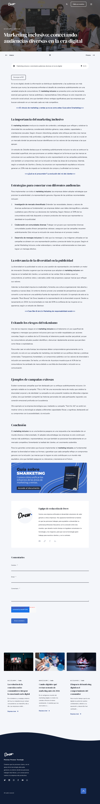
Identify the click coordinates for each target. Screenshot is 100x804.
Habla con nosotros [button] (78, 4)
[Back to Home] (12, 4)
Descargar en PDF (18, 77)
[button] (14, 66)
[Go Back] (50, 56)
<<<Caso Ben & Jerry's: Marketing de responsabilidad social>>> (50, 311)
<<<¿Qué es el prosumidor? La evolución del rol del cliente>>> (50, 174)
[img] (81, 66)
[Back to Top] (83, 791)
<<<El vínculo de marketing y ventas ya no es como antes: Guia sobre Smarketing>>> (50, 108)
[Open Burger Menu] (91, 4)
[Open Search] (67, 4)
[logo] (9, 754)
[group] (50, 66)
